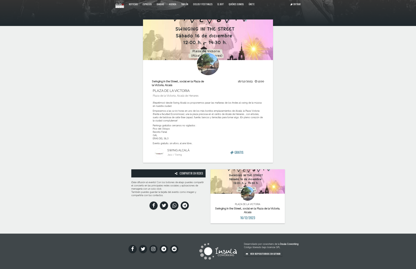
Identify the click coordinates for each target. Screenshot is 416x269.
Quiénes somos (236, 4)
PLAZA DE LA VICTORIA (171, 91)
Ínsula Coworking (289, 244)
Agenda (172, 4)
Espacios (147, 4)
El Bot (220, 4)
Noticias (133, 4)
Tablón (184, 4)
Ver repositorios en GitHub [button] (265, 253)
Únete (251, 4)
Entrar (297, 4)
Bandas (160, 4)
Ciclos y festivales (203, 4)
